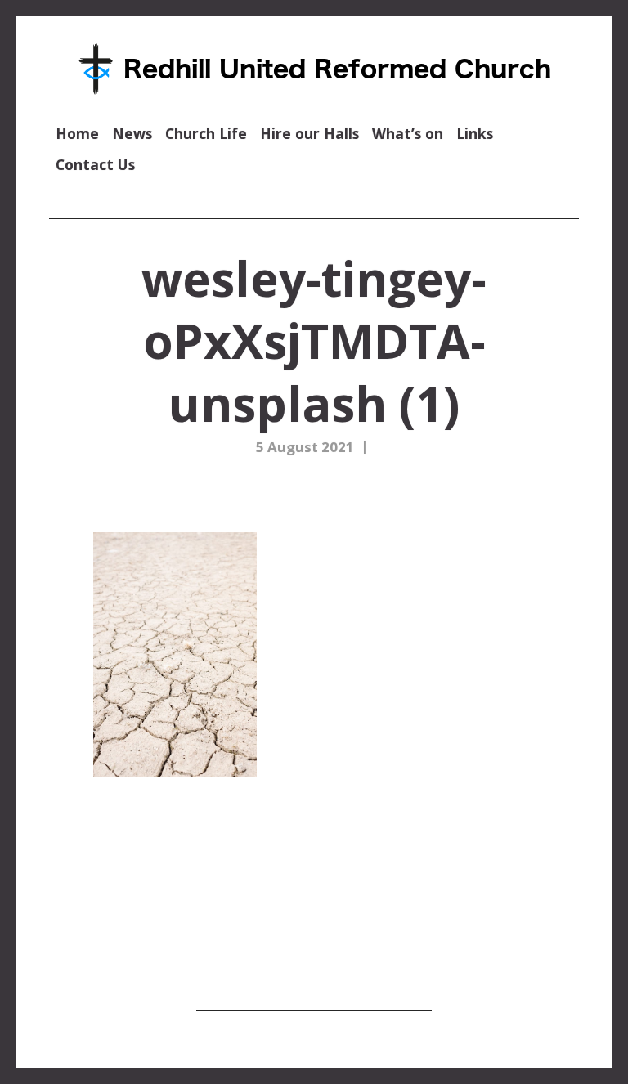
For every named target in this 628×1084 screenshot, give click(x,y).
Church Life (206, 133)
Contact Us (95, 164)
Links (474, 133)
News (132, 133)
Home (77, 133)
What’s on (407, 133)
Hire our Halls (309, 133)
